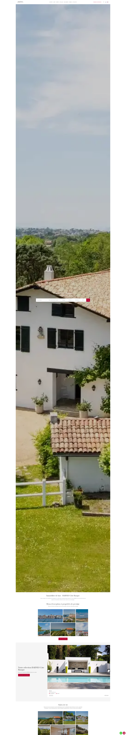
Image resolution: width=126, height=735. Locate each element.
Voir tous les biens (63, 638)
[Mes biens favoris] (103, 2)
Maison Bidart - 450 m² (105, 591)
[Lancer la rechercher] (88, 300)
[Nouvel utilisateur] (105, 2)
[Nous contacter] (124, 733)
